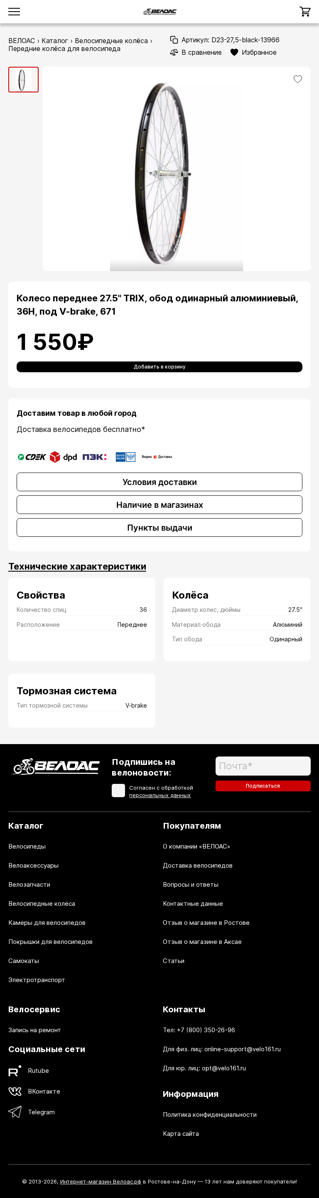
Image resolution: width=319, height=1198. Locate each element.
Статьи (173, 961)
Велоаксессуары (33, 865)
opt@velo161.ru (224, 1068)
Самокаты (23, 961)
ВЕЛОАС (21, 40)
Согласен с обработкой (161, 791)
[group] (23, 79)
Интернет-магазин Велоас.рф (100, 1181)
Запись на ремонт (34, 1030)
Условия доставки (160, 482)
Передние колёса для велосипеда (64, 48)
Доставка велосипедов (198, 865)
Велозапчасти (29, 884)
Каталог (55, 40)
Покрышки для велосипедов (50, 942)
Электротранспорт (36, 980)
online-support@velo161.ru (242, 1049)
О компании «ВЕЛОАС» (197, 846)
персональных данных (160, 795)
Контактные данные (193, 903)
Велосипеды (27, 846)
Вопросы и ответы (190, 884)
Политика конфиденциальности (210, 1114)
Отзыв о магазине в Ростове (206, 922)
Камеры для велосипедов (47, 922)
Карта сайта (181, 1133)
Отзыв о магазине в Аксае (202, 942)
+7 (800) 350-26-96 (206, 1030)
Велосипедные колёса (111, 40)
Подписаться (263, 786)
